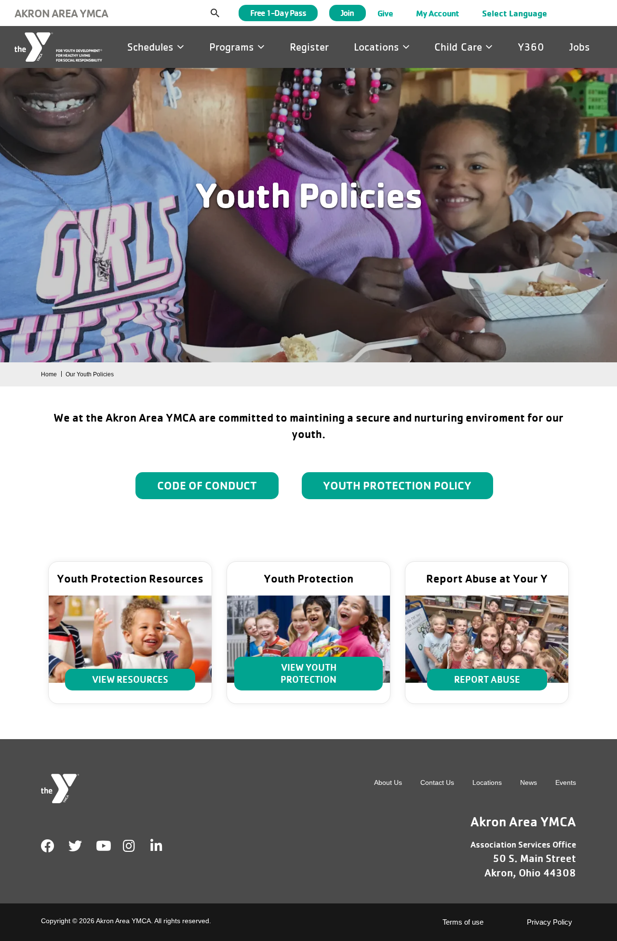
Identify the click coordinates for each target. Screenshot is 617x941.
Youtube (102, 846)
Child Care (459, 46)
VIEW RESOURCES (130, 679)
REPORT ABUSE (487, 679)
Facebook (47, 846)
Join (347, 13)
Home (49, 374)
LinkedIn (163, 846)
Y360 (531, 46)
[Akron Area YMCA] (58, 47)
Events (565, 782)
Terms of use (463, 922)
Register (309, 46)
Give (385, 13)
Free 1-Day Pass (278, 13)
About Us (388, 782)
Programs (233, 46)
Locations (378, 46)
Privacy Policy (549, 922)
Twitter (75, 846)
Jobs (579, 46)
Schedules (152, 46)
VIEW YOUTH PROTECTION (308, 673)
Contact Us (437, 782)
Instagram (135, 846)
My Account (437, 13)
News (528, 782)
